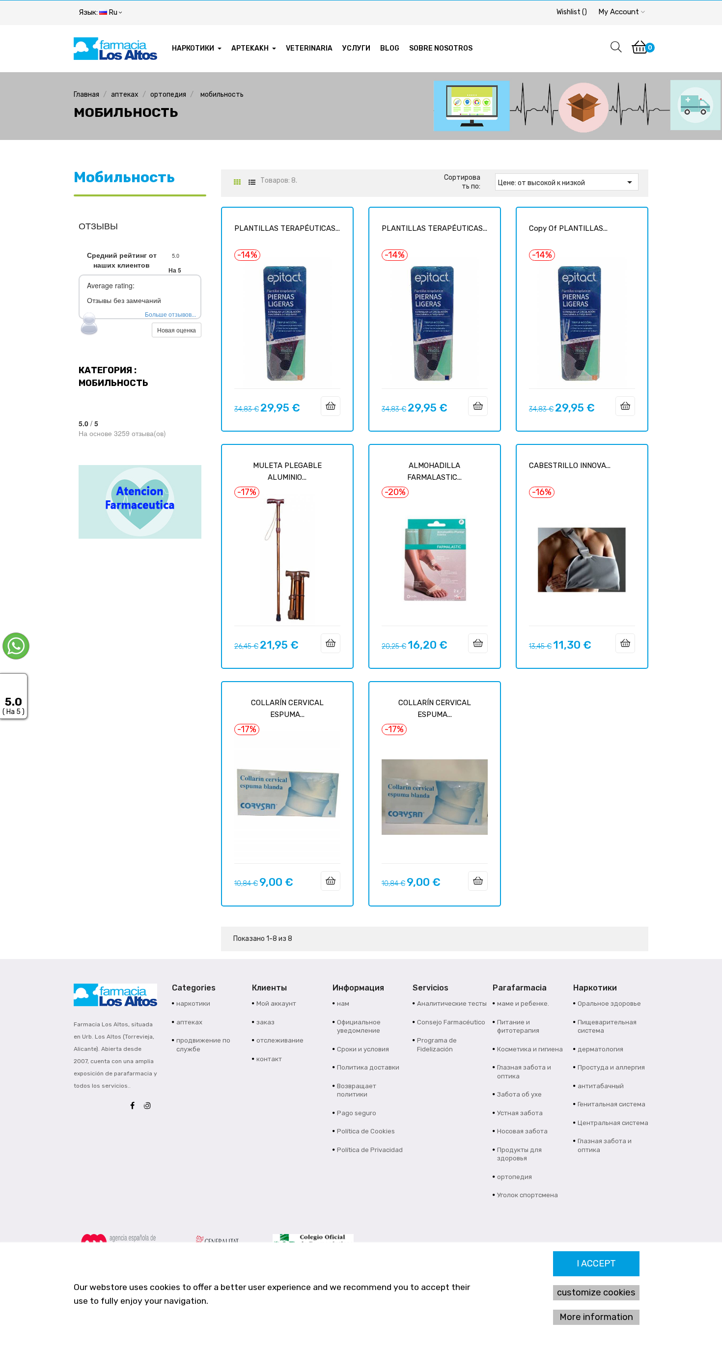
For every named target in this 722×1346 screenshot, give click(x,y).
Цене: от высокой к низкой (567, 182)
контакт (269, 1059)
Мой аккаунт (276, 1003)
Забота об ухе (519, 1094)
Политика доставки (368, 1067)
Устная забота (520, 1113)
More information (596, 1317)
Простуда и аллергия (611, 1067)
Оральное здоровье (609, 1003)
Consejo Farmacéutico (451, 1022)
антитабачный (601, 1086)
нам (343, 1003)
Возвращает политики (356, 1090)
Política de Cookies (366, 1131)
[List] (252, 182)
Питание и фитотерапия (518, 1026)
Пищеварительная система (607, 1026)
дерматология (600, 1049)
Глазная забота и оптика (524, 1072)
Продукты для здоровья (519, 1154)
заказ (265, 1022)
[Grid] (237, 182)
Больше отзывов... (170, 314)
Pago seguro (356, 1113)
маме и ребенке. (523, 1003)
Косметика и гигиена (530, 1049)
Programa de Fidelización (437, 1045)
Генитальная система (611, 1104)
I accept (596, 1263)
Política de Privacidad (370, 1150)
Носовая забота (522, 1131)
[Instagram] (149, 1106)
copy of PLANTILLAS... (568, 228)
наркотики (193, 1003)
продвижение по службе (203, 1045)
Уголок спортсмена (527, 1195)
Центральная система (613, 1122)
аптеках (189, 1022)
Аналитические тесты (452, 1003)
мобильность (124, 177)
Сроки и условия (363, 1049)
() (571, 12)
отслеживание (280, 1040)
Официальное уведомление (359, 1026)
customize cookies (596, 1292)
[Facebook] (135, 1106)
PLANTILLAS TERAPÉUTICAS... (287, 228)
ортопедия (514, 1177)
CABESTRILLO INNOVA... (570, 465)
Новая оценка (176, 330)
